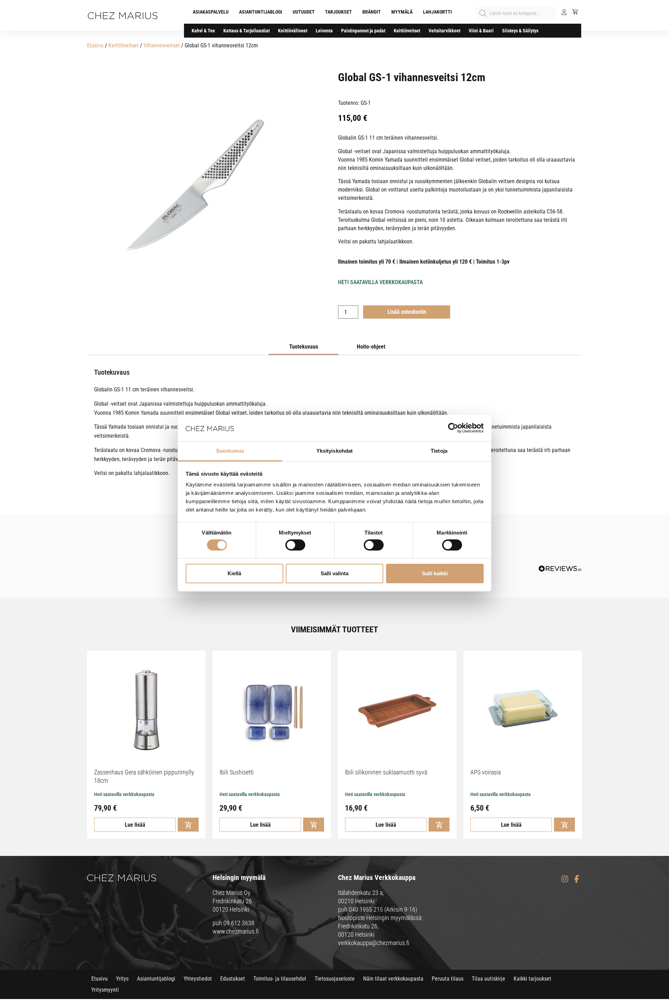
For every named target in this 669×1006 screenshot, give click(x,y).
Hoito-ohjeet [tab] (371, 346)
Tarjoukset (338, 12)
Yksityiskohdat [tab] (334, 451)
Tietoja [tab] (439, 451)
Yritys (122, 978)
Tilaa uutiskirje (488, 978)
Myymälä (402, 12)
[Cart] (572, 11)
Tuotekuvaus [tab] (303, 346)
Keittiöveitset (407, 30)
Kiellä (234, 573)
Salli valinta (334, 573)
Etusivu (95, 45)
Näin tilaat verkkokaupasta (393, 978)
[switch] (295, 545)
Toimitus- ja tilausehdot (279, 978)
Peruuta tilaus (447, 978)
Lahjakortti (437, 12)
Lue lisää (135, 824)
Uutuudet (304, 12)
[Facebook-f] (576, 878)
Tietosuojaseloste (335, 978)
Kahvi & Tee (203, 30)
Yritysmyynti (105, 989)
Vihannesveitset (162, 45)
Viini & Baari (481, 30)
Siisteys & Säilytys (520, 30)
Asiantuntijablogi (260, 12)
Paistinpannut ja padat (363, 30)
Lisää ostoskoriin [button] (188, 825)
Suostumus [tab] (230, 451)
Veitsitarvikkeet (444, 30)
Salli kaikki (435, 573)
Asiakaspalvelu (211, 12)
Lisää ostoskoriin (406, 312)
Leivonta (324, 30)
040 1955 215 (366, 909)
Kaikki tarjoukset (532, 978)
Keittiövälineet (292, 30)
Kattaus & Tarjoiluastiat (246, 30)
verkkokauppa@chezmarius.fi (373, 942)
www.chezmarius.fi (236, 931)
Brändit (371, 12)
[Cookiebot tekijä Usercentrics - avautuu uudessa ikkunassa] (453, 428)
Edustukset (232, 978)
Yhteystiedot (198, 978)
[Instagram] (564, 878)
